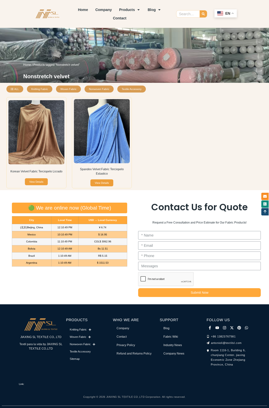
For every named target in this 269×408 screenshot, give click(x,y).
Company (103, 10)
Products (127, 10)
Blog (152, 10)
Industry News (172, 345)
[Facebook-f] (210, 327)
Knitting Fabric (78, 329)
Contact (119, 18)
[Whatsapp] (246, 327)
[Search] (203, 13)
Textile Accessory (80, 351)
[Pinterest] (239, 327)
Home (83, 10)
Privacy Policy (126, 345)
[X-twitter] (232, 327)
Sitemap (75, 358)
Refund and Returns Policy (134, 353)
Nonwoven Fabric (80, 344)
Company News (173, 353)
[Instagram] (224, 327)
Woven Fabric (78, 336)
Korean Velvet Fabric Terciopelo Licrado (36, 171)
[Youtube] (217, 327)
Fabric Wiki (170, 336)
